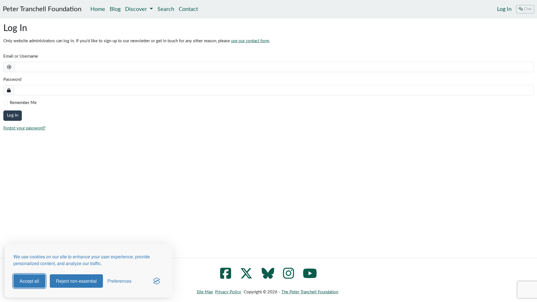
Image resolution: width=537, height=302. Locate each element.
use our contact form (250, 41)
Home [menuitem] (97, 9)
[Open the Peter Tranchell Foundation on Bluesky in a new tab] (268, 277)
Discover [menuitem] (136, 9)
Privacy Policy (228, 292)
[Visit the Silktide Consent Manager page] (156, 281)
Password (12, 79)
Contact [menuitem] (188, 9)
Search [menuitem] (165, 9)
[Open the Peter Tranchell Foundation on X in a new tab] (246, 277)
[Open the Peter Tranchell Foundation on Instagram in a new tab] (288, 277)
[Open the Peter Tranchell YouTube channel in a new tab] (310, 277)
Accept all (29, 281)
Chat (528, 9)
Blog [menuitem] (115, 9)
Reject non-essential (76, 281)
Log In (504, 9)
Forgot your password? (24, 128)
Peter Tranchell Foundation (42, 9)
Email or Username (20, 56)
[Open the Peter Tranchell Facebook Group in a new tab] (225, 277)
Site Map (205, 292)
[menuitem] (504, 9)
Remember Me (23, 103)
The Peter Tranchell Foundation (309, 292)
